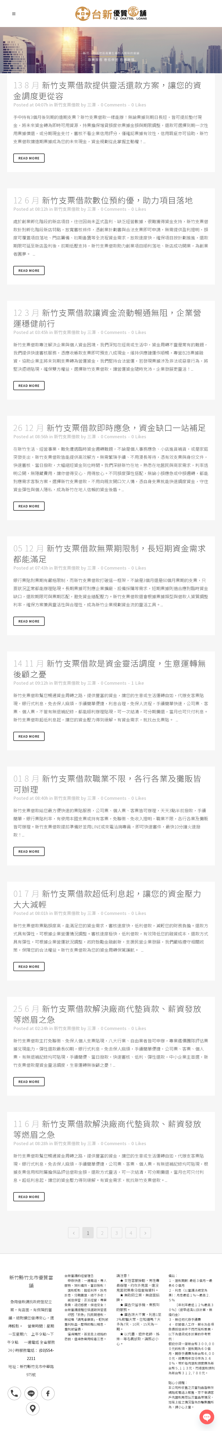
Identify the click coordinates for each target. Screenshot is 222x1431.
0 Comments (113, 104)
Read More (29, 158)
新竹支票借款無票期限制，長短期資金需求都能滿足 (109, 553)
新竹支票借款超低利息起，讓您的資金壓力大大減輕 (107, 898)
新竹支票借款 (67, 104)
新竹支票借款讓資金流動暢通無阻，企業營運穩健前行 (107, 317)
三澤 (91, 104)
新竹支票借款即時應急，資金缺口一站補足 (126, 427)
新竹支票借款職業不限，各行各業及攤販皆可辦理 (107, 783)
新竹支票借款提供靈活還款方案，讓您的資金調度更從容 (107, 90)
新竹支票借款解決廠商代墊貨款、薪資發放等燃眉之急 (107, 1013)
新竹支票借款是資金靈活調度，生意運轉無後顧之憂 (109, 668)
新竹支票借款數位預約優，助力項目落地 (117, 200)
